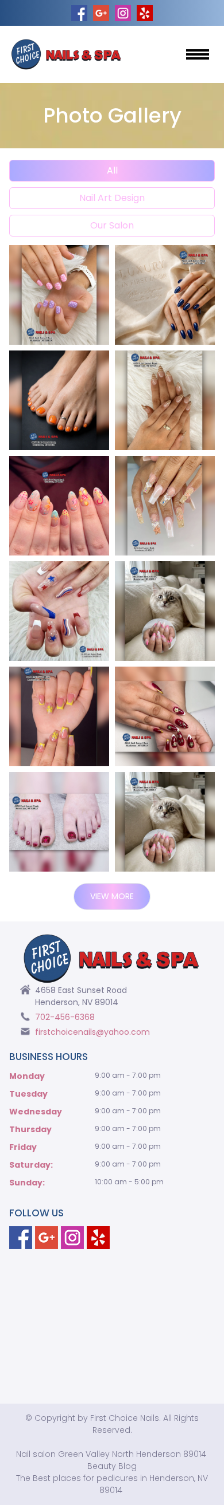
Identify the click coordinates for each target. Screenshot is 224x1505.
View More (112, 896)
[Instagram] (72, 1237)
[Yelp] (98, 1237)
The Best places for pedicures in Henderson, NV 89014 (112, 1484)
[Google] (46, 1237)
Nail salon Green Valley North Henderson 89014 (111, 1454)
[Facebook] (20, 1237)
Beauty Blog (112, 1466)
